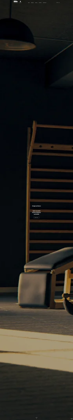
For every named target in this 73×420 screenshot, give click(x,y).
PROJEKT (32, 2)
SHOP (29, 2)
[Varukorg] (58, 2)
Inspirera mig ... (36, 217)
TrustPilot (44, 2)
